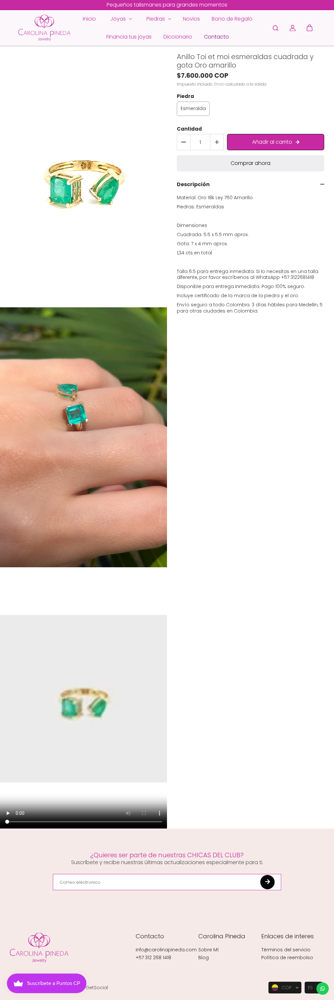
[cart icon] (309, 28)
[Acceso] (292, 28)
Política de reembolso (287, 957)
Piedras (156, 19)
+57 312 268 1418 (153, 957)
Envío (219, 84)
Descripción (193, 184)
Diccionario (177, 36)
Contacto (216, 36)
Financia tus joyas (129, 36)
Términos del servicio (286, 950)
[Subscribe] (267, 882)
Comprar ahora (250, 163)
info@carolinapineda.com (166, 950)
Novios (191, 19)
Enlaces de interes (287, 936)
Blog (203, 957)
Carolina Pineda (221, 936)
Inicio (89, 19)
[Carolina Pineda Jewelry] (44, 28)
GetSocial (96, 987)
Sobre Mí (208, 950)
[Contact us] (322, 988)
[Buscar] (275, 28)
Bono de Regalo (232, 19)
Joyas (118, 19)
